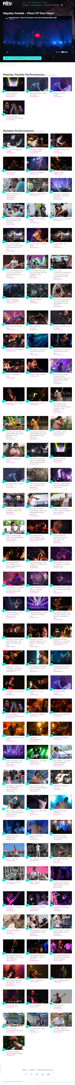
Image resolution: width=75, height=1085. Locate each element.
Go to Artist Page (33, 58)
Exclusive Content (51, 5)
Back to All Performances (14, 58)
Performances (36, 5)
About (24, 2)
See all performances (50, 75)
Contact (28, 2)
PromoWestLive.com (36, 2)
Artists (25, 5)
